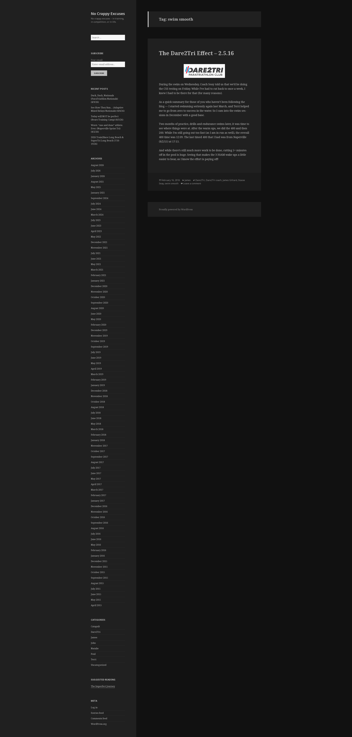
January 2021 (98, 280)
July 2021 (96, 253)
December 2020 (99, 286)
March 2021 (97, 269)
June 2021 (96, 258)
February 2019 (98, 379)
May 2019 (96, 363)
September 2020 (99, 302)
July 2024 (96, 203)
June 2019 (96, 357)
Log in (94, 707)
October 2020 (98, 297)
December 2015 (99, 561)
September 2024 (99, 198)
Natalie (95, 648)
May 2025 (96, 187)
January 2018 (98, 440)
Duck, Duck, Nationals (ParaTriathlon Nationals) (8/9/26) (104, 99)
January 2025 (98, 192)
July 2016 (96, 533)
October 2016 (98, 517)
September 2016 (99, 522)
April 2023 (96, 231)
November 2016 (99, 511)
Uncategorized (98, 664)
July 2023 (96, 220)
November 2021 (99, 247)
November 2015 (99, 566)
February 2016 (98, 550)
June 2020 (96, 313)
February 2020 (98, 324)
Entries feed (97, 712)
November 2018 (99, 396)
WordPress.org (99, 723)
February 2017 (98, 495)
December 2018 (99, 390)
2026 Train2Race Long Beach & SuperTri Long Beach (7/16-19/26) (107, 140)
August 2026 (97, 165)
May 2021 (96, 264)
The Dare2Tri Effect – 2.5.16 (196, 53)
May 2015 (96, 599)
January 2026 (98, 176)
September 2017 (99, 456)
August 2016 (97, 528)
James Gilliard (230, 180)
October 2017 (98, 451)
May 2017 (96, 478)
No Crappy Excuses (108, 13)
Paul (93, 653)
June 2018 (96, 418)
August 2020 (97, 308)
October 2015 (98, 572)
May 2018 (96, 423)
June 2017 (96, 473)
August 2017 (97, 462)
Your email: (97, 59)
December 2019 (99, 330)
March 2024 (97, 214)
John (93, 642)
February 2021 (98, 275)
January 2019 (98, 385)
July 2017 (96, 467)
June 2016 (96, 539)
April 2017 (96, 484)
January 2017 (98, 500)
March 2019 (97, 374)
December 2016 (99, 506)
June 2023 (96, 225)
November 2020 (99, 291)
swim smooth (171, 183)
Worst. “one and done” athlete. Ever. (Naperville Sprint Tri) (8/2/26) (107, 128)
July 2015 (96, 588)
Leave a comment (192, 183)
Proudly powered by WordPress (176, 209)
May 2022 (96, 236)
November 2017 (99, 445)
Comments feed (99, 718)
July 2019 (96, 352)
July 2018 (96, 412)
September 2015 (99, 577)
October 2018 (98, 401)
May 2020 (96, 319)
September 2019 (99, 346)
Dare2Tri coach (214, 180)
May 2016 (96, 544)
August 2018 (97, 407)
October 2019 (98, 341)
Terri (93, 659)
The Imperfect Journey (103, 686)
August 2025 (97, 181)
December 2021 (99, 242)
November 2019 (99, 335)
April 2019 (96, 368)
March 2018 (97, 429)
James (94, 637)
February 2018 (98, 434)
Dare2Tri (95, 631)
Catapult (95, 626)
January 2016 (98, 555)
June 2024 (96, 209)
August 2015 (97, 583)
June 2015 (96, 594)
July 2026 (96, 170)
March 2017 (97, 489)
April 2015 (96, 605)
